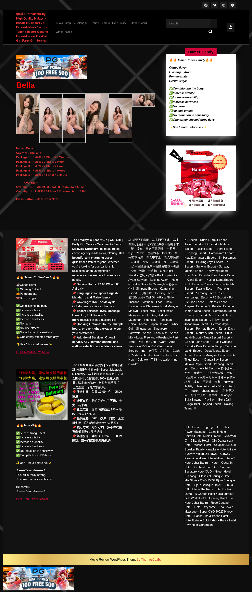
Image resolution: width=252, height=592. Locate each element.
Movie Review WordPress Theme (113, 559)
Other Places (64, 31)
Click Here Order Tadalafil (32, 499)
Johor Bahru (139, 22)
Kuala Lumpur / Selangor (71, 22)
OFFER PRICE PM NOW (32, 352)
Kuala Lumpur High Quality (109, 22)
